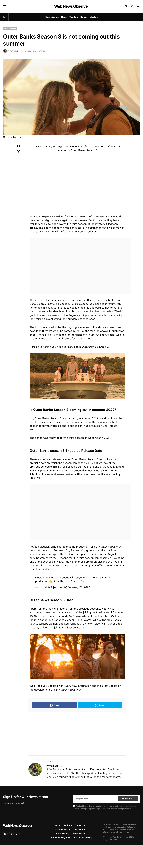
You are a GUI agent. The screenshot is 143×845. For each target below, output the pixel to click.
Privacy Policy (62, 833)
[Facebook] (125, 6)
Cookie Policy (78, 833)
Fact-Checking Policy (61, 837)
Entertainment (10, 28)
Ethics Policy (79, 829)
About (58, 825)
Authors (68, 825)
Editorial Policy (62, 829)
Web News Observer (71, 6)
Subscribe (126, 798)
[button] (4, 6)
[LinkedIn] (137, 6)
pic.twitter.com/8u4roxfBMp (69, 581)
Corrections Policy (83, 837)
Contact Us (80, 825)
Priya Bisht (52, 765)
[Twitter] (131, 6)
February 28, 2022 (79, 587)
